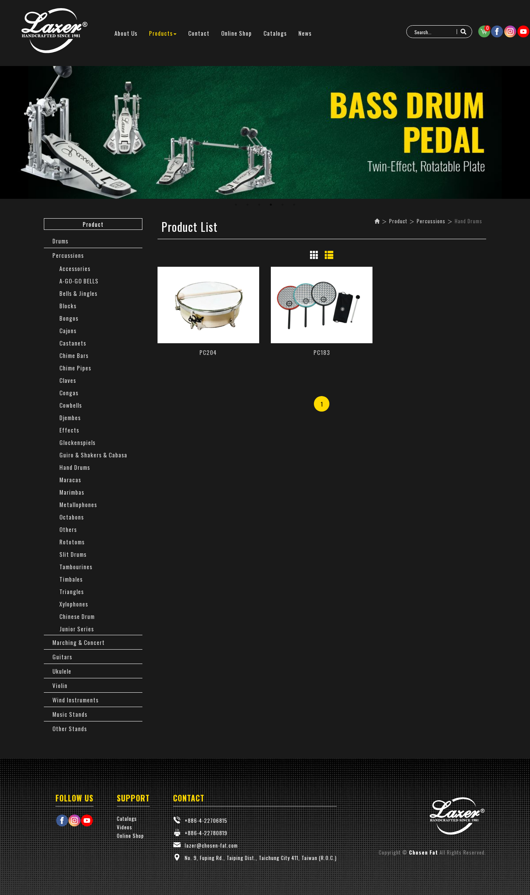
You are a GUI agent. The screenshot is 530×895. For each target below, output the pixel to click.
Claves (67, 380)
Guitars (62, 656)
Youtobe (523, 31)
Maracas (70, 479)
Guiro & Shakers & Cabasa (93, 454)
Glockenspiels (77, 442)
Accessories (74, 268)
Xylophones (73, 604)
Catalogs (127, 818)
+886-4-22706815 (206, 820)
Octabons (71, 517)
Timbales (71, 579)
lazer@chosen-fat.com (211, 845)
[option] (265, 132)
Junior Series (76, 628)
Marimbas (71, 492)
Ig (510, 31)
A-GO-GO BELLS (79, 280)
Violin (60, 685)
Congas (68, 392)
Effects (69, 430)
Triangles (71, 591)
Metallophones (78, 504)
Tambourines (75, 566)
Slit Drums (73, 554)
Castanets (72, 343)
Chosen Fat (54, 31)
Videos (124, 827)
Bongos (68, 318)
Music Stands (69, 714)
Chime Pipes (75, 367)
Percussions (68, 255)
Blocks (67, 305)
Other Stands (69, 728)
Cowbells (70, 405)
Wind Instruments (75, 699)
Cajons (67, 330)
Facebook (497, 31)
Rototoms (72, 541)
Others (68, 529)
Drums (60, 240)
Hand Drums (74, 467)
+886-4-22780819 (206, 833)
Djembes (70, 417)
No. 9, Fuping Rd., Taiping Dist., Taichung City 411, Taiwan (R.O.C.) (261, 858)
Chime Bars (73, 355)
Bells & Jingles (78, 293)
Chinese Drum (77, 616)
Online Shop (130, 835)
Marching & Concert (78, 642)
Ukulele (61, 671)
